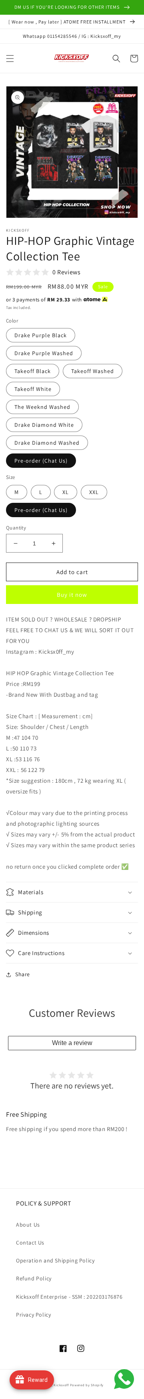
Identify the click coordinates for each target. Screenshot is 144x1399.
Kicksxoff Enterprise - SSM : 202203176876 (69, 1296)
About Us (28, 1224)
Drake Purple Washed (43, 353)
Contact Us (30, 1242)
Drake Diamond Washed (47, 442)
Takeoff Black (32, 371)
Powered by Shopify (87, 1385)
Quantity (16, 527)
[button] (10, 58)
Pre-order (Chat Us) (41, 460)
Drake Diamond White (44, 424)
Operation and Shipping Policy (55, 1260)
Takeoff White (33, 389)
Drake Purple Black (40, 335)
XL (65, 492)
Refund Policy (34, 1278)
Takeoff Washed (92, 371)
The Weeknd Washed (42, 406)
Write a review (72, 1042)
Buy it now (72, 594)
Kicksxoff (61, 1385)
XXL (94, 492)
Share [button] (22, 974)
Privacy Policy (33, 1314)
